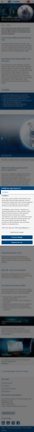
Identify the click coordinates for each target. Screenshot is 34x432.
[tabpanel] (17, 213)
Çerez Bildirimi (23, 228)
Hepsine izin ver (17, 242)
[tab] (17, 192)
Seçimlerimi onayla (16, 232)
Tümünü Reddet (17, 237)
